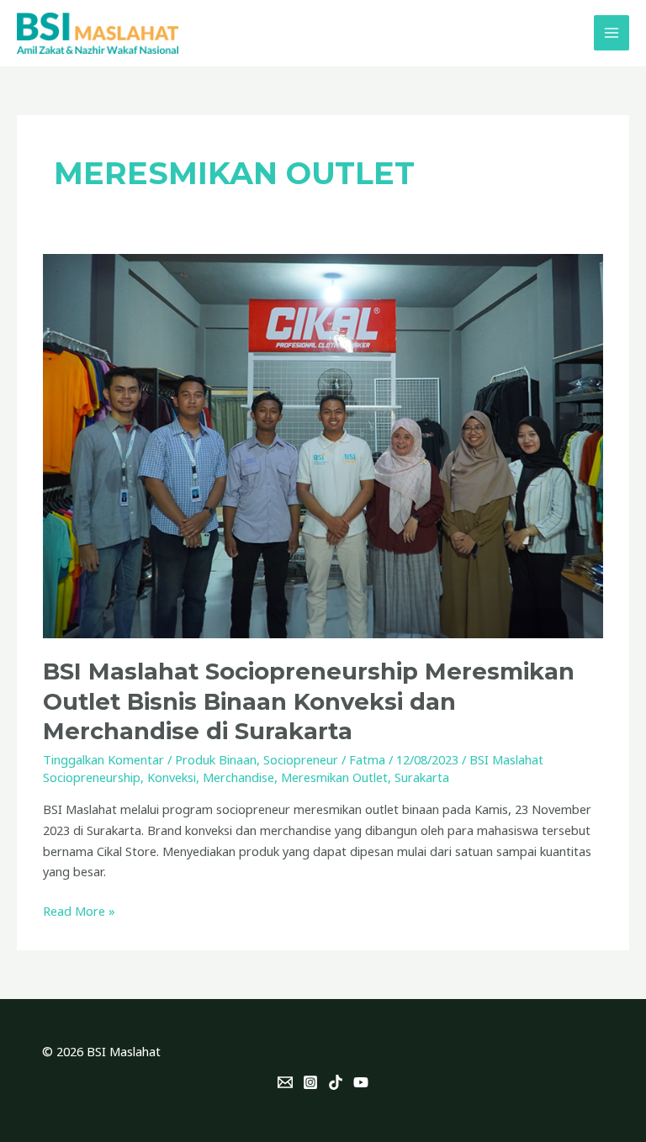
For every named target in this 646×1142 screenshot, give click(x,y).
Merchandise (238, 777)
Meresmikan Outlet (334, 777)
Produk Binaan (216, 759)
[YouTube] (360, 1082)
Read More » (79, 910)
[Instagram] (310, 1082)
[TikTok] (335, 1082)
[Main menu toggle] (611, 32)
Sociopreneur (300, 759)
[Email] (285, 1082)
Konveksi (171, 777)
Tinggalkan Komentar (103, 759)
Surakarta (421, 777)
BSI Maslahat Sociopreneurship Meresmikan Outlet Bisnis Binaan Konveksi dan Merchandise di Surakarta (309, 701)
